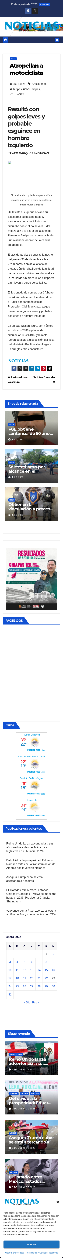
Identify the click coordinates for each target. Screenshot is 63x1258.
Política (35, 1094)
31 (10, 994)
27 (31, 986)
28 (39, 986)
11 (17, 970)
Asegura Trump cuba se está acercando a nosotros (30, 1142)
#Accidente (39, 83)
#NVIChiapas (31, 89)
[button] (57, 1202)
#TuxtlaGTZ (17, 94)
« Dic (27, 1002)
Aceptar (31, 1244)
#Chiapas (16, 89)
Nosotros (53, 1253)
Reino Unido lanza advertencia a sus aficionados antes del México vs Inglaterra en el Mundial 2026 (29, 847)
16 (53, 970)
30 (53, 986)
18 (17, 978)
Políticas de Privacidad (37, 1253)
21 (39, 978)
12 (24, 970)
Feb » (35, 1002)
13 (31, 970)
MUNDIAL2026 (16, 1054)
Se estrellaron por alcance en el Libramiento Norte (27, 471)
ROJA (13, 59)
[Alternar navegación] (31, 40)
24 (10, 986)
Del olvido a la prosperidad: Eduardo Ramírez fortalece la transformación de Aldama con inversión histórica (30, 864)
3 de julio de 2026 (23, 1069)
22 (46, 978)
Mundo (13, 1133)
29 (46, 986)
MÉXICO (24, 1094)
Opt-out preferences (14, 1253)
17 (10, 978)
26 (24, 986)
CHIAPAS (14, 1094)
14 (39, 970)
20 (31, 978)
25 (17, 986)
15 (46, 970)
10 (10, 970)
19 (24, 978)
